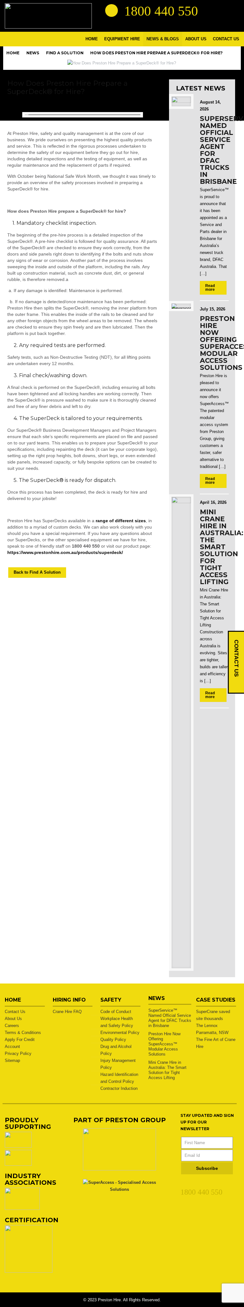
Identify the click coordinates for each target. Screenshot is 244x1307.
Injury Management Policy (118, 1064)
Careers (12, 1025)
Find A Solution (65, 52)
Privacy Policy (18, 1053)
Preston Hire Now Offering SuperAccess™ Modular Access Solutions (164, 1044)
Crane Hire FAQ (67, 1011)
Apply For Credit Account (20, 1043)
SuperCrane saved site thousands (213, 1015)
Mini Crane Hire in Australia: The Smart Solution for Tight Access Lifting (221, 547)
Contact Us (15, 1011)
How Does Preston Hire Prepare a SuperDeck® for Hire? (156, 52)
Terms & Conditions (23, 1032)
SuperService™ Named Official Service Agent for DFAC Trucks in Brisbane (169, 1018)
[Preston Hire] (48, 16)
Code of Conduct (115, 1011)
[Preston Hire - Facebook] (221, 10)
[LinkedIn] (183, 1183)
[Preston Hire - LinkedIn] (209, 10)
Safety (110, 1000)
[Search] (111, 10)
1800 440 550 (201, 1192)
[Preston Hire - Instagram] (232, 10)
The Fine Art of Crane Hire (215, 1043)
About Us (13, 1018)
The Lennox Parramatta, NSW (212, 1029)
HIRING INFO (69, 1000)
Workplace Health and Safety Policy (116, 1022)
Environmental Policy (119, 1032)
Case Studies (215, 1000)
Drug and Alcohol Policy (116, 1050)
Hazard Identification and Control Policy (119, 1078)
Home (12, 52)
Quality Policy (113, 1039)
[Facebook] (195, 1183)
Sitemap (12, 1060)
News (32, 52)
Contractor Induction (119, 1088)
